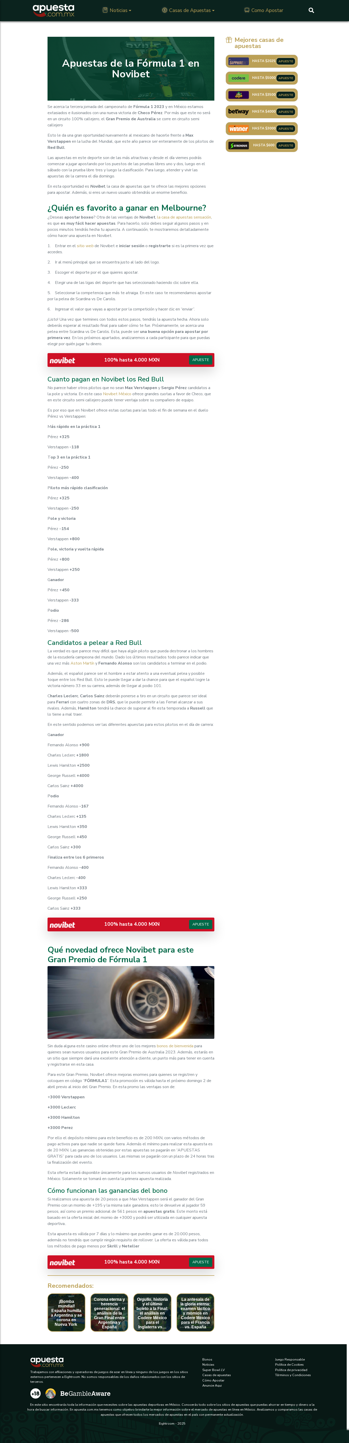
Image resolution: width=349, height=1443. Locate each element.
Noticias (118, 10)
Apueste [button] (200, 359)
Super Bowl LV (213, 1370)
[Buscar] (311, 10)
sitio (85, 246)
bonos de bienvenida (175, 1046)
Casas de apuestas (216, 1375)
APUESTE (285, 61)
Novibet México (117, 394)
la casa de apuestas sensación (184, 217)
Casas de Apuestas (190, 10)
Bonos (207, 1359)
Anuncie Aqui (212, 1385)
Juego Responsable (290, 1359)
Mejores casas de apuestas (259, 43)
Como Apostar (267, 10)
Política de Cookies (289, 1364)
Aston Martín (82, 663)
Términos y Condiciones (293, 1375)
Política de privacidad (291, 1370)
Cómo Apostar (213, 1380)
